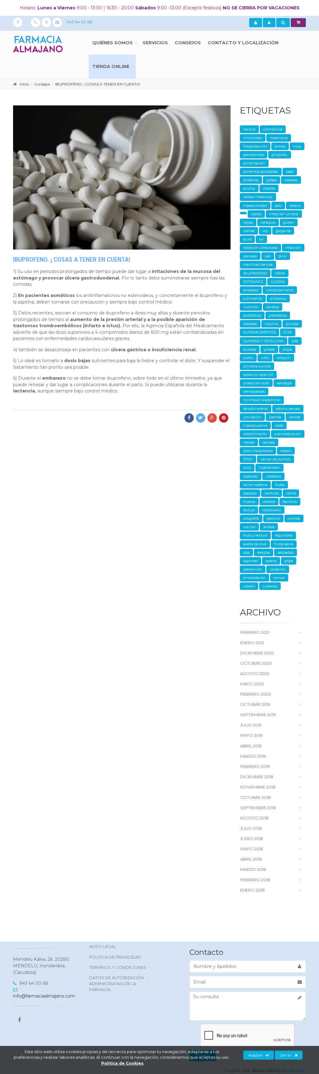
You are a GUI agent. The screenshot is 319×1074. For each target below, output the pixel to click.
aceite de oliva (254, 544)
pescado (250, 493)
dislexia (269, 501)
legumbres (284, 535)
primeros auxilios (257, 366)
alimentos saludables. (260, 171)
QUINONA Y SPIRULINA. (263, 341)
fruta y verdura (255, 535)
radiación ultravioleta (260, 247)
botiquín (284, 358)
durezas (249, 349)
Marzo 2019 (253, 756)
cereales (291, 180)
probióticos (252, 315)
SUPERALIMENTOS (259, 332)
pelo (278, 205)
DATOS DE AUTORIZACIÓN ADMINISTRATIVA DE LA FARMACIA (116, 983)
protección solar (256, 383)
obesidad (250, 476)
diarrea (249, 231)
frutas (279, 485)
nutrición (251, 307)
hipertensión (269, 467)
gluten (288, 222)
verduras (271, 493)
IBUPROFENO (255, 273)
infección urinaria (283, 214)
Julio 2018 (251, 828)
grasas (271, 180)
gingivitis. (280, 155)
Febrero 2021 (254, 632)
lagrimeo (250, 561)
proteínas (251, 180)
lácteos (268, 527)
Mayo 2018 (251, 848)
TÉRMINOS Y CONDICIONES (117, 967)
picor (283, 256)
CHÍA (287, 332)
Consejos (188, 43)
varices (294, 417)
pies (295, 341)
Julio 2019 (251, 724)
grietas (269, 349)
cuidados (270, 586)
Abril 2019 (251, 745)
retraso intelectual (258, 197)
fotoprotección (255, 146)
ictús (247, 467)
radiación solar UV (258, 374)
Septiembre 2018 (258, 807)
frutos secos (283, 544)
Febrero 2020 (255, 694)
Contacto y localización (243, 43)
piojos (287, 349)
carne (291, 493)
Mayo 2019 (251, 735)
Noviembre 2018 (257, 787)
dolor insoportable (258, 451)
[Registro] (255, 22)
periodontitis (253, 155)
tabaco (285, 451)
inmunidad (252, 138)
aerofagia (284, 383)
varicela (268, 442)
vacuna (249, 129)
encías (280, 146)
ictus (297, 146)
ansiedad (250, 290)
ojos (246, 552)
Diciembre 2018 (256, 776)
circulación (252, 417)
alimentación (254, 163)
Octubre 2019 (255, 704)
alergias (263, 552)
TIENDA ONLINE (110, 66)
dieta (279, 425)
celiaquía (268, 222)
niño (265, 358)
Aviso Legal (102, 946)
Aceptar (255, 1055)
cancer (279, 578)
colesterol (273, 476)
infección (293, 247)
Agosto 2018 (254, 817)
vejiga (248, 222)
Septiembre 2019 (258, 714)
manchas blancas (258, 264)
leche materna (255, 485)
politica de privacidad (115, 957)
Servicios (155, 43)
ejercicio (273, 518)
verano (295, 205)
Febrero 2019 (255, 766)
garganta (283, 231)
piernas (275, 417)
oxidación (278, 569)
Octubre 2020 (256, 663)
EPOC (248, 459)
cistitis (256, 214)
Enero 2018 (252, 889)
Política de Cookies (122, 1063)
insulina (271, 324)
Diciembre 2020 (257, 652)
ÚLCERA (278, 281)
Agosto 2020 (254, 673)
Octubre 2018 (255, 797)
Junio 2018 (251, 838)
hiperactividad (255, 205)
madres (269, 188)
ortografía (251, 518)
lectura (249, 510)
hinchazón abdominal (261, 400)
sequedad (285, 552)
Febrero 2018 (255, 879)
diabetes (250, 324)
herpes (249, 442)
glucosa (292, 324)
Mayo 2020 (252, 683)
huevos (249, 501)
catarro (271, 561)
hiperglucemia (255, 425)
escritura (290, 501)
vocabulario (271, 510)
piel (268, 256)
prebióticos (278, 315)
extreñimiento (255, 434)
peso (289, 171)
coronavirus (272, 129)
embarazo (278, 298)
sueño (248, 358)
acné (247, 239)
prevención (252, 569)
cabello (249, 586)
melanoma (279, 138)
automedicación (287, 434)
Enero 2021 (252, 642)
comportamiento (279, 290)
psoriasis (250, 256)
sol (261, 239)
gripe (288, 561)
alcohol (249, 188)
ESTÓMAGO (253, 281)
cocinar (249, 527)
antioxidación (254, 578)
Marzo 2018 (253, 869)
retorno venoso (288, 408)
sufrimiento (252, 298)
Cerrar (285, 1055)
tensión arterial (255, 408)
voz (265, 231)
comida (294, 518)
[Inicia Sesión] (269, 22)
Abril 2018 (251, 859)
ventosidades (254, 391)
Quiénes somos (112, 43)
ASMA (280, 273)
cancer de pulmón (275, 459)
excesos (272, 307)
